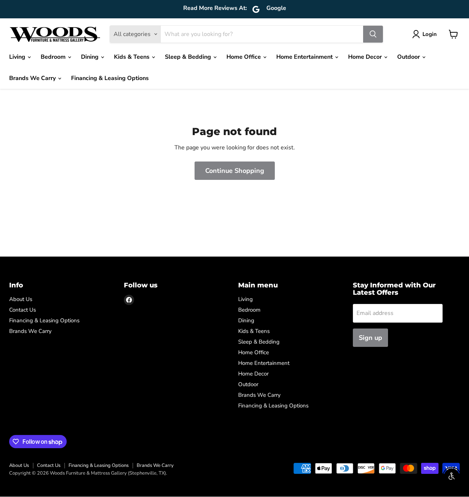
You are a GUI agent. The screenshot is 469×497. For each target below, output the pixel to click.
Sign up (370, 337)
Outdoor (409, 57)
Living (18, 57)
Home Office (244, 57)
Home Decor (365, 57)
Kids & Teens (132, 57)
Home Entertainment (305, 57)
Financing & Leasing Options (110, 78)
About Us (20, 299)
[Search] (373, 34)
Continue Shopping (234, 170)
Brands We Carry (33, 78)
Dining (90, 57)
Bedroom (54, 57)
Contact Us (22, 309)
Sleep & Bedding (189, 57)
